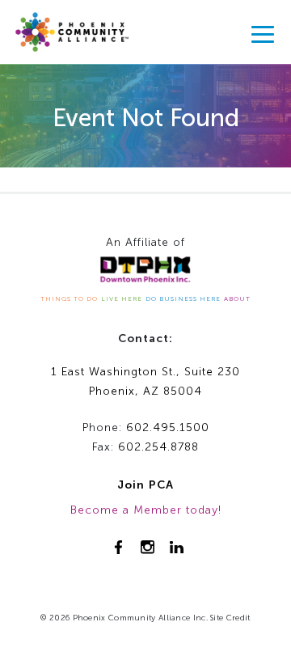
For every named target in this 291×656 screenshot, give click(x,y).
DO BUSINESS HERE (183, 298)
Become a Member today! (145, 510)
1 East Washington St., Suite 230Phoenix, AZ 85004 (145, 382)
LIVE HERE (121, 298)
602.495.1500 (167, 427)
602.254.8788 (158, 447)
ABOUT (237, 298)
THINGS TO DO (69, 298)
